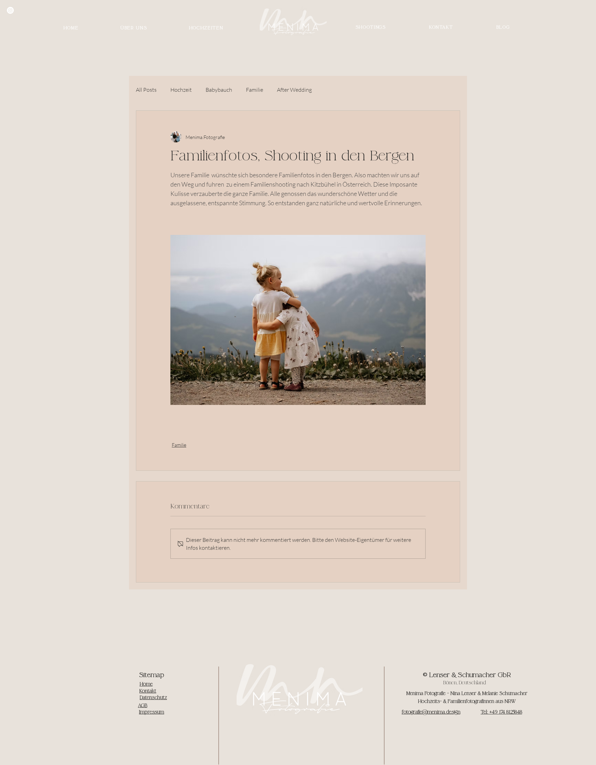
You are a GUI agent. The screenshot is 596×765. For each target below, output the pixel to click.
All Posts (146, 89)
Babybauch (219, 89)
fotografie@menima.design (431, 712)
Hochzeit (181, 89)
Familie (254, 89)
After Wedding (294, 89)
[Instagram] (10, 10)
